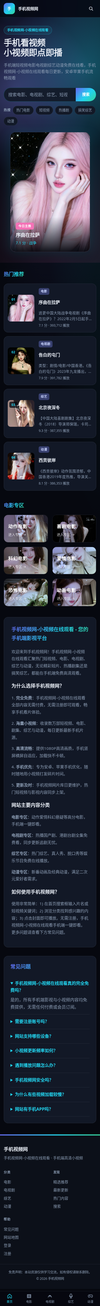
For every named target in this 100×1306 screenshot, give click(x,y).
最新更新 (60, 1189)
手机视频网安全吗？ (34, 1080)
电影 (7, 1181)
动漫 (10, 121)
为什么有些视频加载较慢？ (40, 1094)
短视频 (44, 110)
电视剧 (9, 1189)
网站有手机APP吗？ (34, 1109)
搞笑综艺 (85, 110)
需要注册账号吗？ (32, 1021)
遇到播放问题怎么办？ (36, 1065)
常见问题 (11, 1229)
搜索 (86, 94)
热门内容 (60, 1198)
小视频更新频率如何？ (36, 1050)
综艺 (7, 1198)
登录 (7, 1245)
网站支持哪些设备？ (34, 1036)
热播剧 (64, 110)
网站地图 (11, 1237)
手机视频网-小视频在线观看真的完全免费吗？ (49, 986)
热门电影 (23, 110)
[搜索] (91, 8)
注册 (7, 1253)
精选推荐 (60, 1181)
